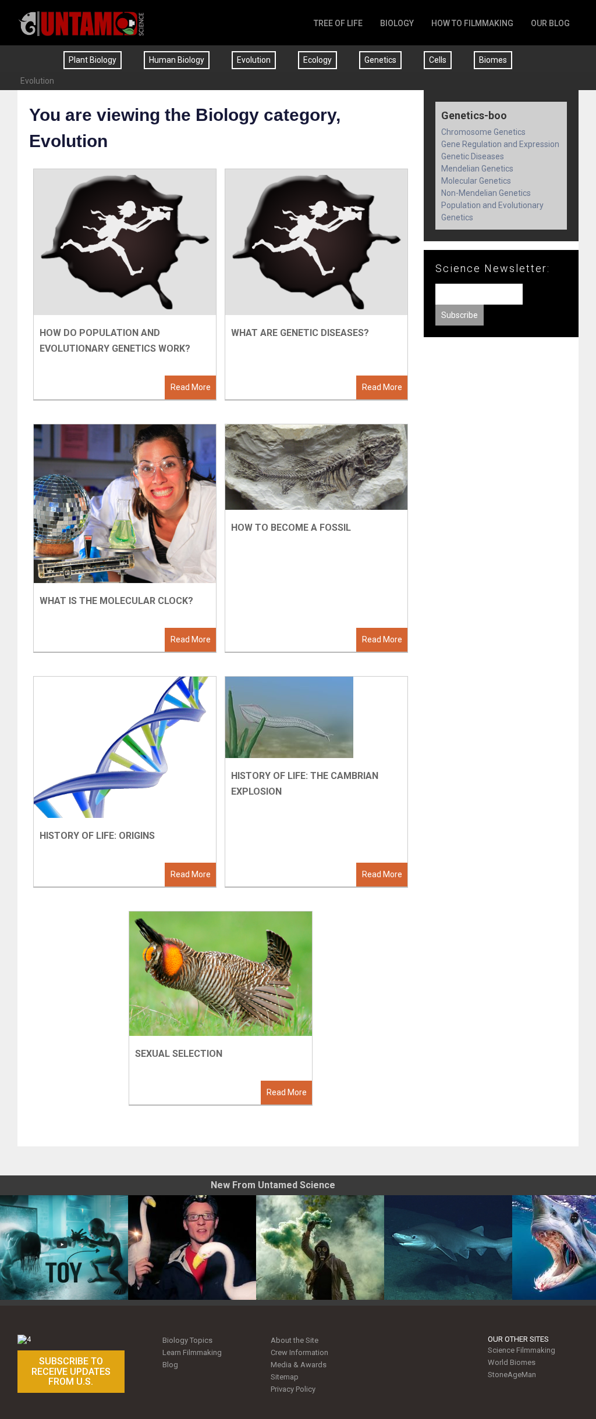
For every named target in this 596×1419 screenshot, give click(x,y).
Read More (191, 387)
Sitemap (285, 1376)
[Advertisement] (501, 436)
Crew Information (299, 1352)
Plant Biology (92, 60)
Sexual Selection (178, 1053)
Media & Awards (299, 1364)
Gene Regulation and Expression (500, 144)
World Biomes (511, 1362)
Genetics (380, 60)
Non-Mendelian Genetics (486, 193)
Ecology (317, 60)
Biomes (493, 60)
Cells (437, 60)
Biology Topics (187, 1340)
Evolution (254, 60)
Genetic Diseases (472, 156)
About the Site (294, 1340)
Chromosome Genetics (483, 132)
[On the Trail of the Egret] (192, 1247)
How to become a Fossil (291, 527)
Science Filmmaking (521, 1350)
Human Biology (176, 60)
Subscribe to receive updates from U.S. (71, 1371)
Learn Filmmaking (192, 1352)
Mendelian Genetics (477, 168)
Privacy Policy (293, 1389)
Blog (170, 1364)
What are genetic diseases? (300, 332)
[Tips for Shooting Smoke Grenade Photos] (320, 1247)
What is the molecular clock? (116, 600)
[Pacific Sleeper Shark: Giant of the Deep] (448, 1247)
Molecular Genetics (476, 180)
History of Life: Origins (97, 835)
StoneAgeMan (512, 1374)
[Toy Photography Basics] (64, 1247)
